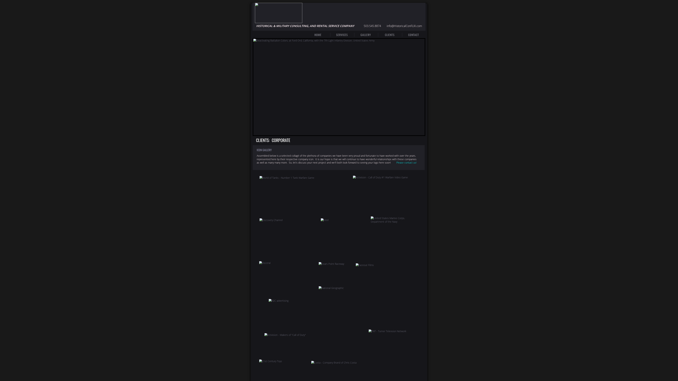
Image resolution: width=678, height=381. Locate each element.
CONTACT (413, 35)
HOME (318, 35)
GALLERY (366, 35)
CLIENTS (390, 35)
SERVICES (342, 35)
